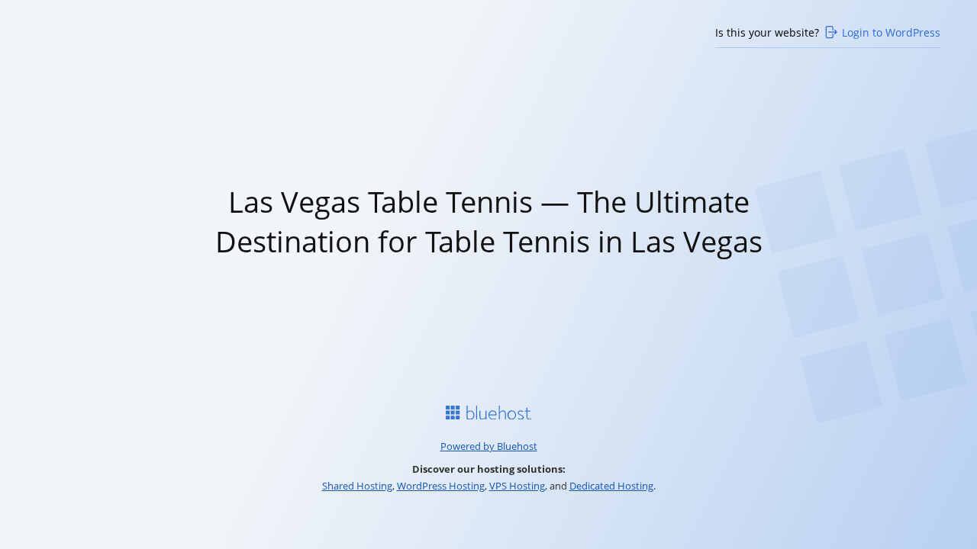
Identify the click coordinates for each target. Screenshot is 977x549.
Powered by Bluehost (488, 446)
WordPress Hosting (441, 486)
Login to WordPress (891, 32)
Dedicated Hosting (611, 486)
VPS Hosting (517, 486)
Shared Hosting (357, 486)
